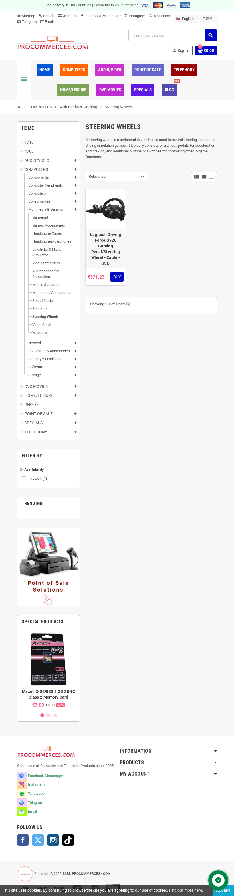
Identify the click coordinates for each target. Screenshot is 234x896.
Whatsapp (161, 16)
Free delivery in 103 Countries (67, 5)
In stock (38, 478)
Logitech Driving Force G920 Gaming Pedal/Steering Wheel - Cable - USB (105, 248)
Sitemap (26, 16)
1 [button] (42, 715)
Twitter (38, 840)
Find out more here (185, 890)
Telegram (29, 21)
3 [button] (55, 715)
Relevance (97, 176)
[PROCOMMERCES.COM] (52, 42)
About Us (70, 16)
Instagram (137, 16)
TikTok (68, 840)
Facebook (23, 840)
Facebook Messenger (103, 16)
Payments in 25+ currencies (116, 5)
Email (49, 21)
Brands (47, 16)
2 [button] (49, 715)
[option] (48, 670)
